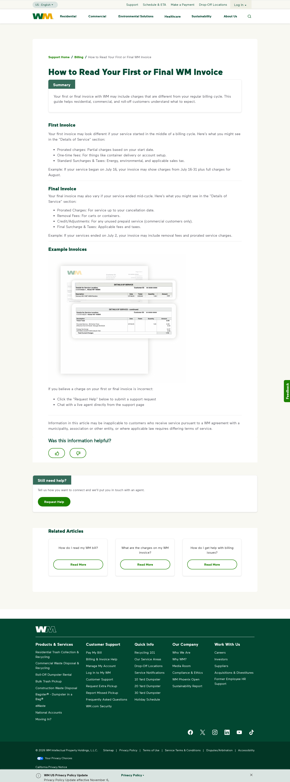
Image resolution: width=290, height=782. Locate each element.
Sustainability (201, 16)
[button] (56, 453)
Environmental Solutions (135, 16)
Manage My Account (101, 666)
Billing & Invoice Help (101, 659)
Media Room (181, 666)
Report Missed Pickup (102, 692)
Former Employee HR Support (230, 681)
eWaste (41, 705)
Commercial (97, 16)
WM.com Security (99, 706)
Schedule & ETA (154, 5)
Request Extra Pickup (101, 686)
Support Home (59, 57)
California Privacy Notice (51, 767)
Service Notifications (150, 672)
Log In (238, 5)
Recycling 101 (145, 652)
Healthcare (173, 16)
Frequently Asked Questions (106, 699)
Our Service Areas (148, 659)
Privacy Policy (128, 750)
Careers (220, 652)
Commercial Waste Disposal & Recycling (57, 665)
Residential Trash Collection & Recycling (57, 654)
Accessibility (246, 750)
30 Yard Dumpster (148, 692)
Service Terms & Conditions (183, 750)
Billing (78, 57)
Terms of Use (151, 750)
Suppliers (221, 666)
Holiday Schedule (147, 699)
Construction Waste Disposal (56, 688)
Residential (68, 16)
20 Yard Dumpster (148, 686)
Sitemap (108, 750)
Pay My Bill (94, 652)
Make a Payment (182, 5)
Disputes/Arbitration (219, 750)
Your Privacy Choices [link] (58, 758)
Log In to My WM (98, 672)
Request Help (54, 502)
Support (132, 5)
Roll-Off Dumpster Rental (54, 674)
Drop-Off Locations (213, 5)
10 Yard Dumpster (147, 679)
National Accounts (49, 712)
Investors (221, 659)
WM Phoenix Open (185, 679)
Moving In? (43, 719)
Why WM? (179, 659)
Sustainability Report (187, 686)
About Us (230, 16)
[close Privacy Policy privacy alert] (251, 775)
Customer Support (99, 679)
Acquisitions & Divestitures (234, 672)
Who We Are (181, 652)
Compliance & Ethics (187, 672)
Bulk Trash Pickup (49, 681)
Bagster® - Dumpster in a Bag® (54, 696)
